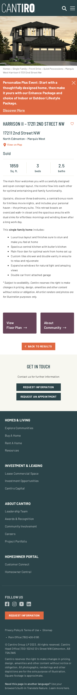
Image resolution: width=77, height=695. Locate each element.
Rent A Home (13, 443)
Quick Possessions (53, 68)
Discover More (14, 110)
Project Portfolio (16, 541)
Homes (7, 68)
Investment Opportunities (21, 481)
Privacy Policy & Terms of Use (22, 630)
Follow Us (14, 597)
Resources (12, 450)
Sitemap (47, 630)
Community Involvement (21, 526)
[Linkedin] (29, 604)
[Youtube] (21, 604)
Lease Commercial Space (21, 473)
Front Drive (35, 68)
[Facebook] (7, 604)
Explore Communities (19, 428)
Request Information (38, 387)
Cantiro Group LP (18, 644)
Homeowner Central (18, 572)
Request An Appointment (38, 396)
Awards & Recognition (19, 519)
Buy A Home (13, 435)
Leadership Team (16, 511)
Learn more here (59, 688)
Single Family (20, 68)
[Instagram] (14, 604)
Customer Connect (17, 564)
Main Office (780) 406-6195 (23, 637)
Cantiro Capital (15, 488)
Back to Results (40, 346)
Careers (10, 534)
